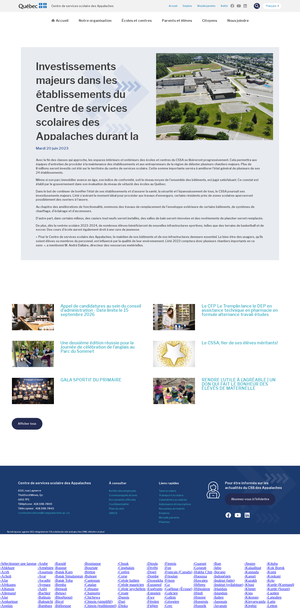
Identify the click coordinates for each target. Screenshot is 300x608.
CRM (84, 532)
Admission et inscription (175, 504)
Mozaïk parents (206, 5)
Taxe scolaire (167, 490)
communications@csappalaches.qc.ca (44, 512)
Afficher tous (27, 423)
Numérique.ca (14, 532)
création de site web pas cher (67, 532)
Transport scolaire (171, 495)
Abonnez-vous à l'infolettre (250, 499)
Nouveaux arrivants (171, 508)
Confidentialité (119, 504)
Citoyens (209, 21)
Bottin (224, 5)
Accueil (173, 5)
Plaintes (164, 522)
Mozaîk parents (169, 517)
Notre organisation (95, 21)
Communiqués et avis (123, 495)
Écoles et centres (137, 21)
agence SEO (28, 532)
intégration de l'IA (43, 532)
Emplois (187, 5)
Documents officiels (122, 499)
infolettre (92, 532)
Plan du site (116, 508)
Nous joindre (238, 21)
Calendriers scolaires (173, 499)
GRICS (113, 513)
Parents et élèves (177, 21)
